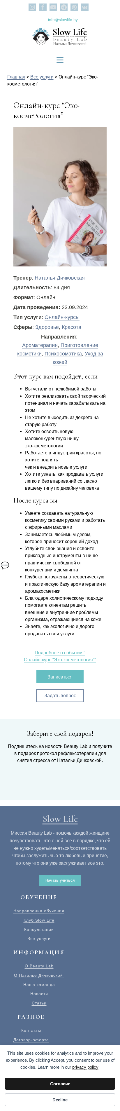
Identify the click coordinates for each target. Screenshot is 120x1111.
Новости (39, 994)
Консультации (39, 929)
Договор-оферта (31, 1040)
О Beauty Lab (39, 966)
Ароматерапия (40, 345)
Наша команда (39, 985)
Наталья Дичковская (60, 278)
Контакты (31, 1030)
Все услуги (39, 938)
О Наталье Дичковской (39, 975)
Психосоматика (63, 354)
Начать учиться (60, 880)
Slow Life (60, 818)
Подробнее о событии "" (60, 656)
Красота (71, 327)
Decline (60, 1099)
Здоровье (47, 327)
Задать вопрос (60, 695)
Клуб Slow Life (39, 920)
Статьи (39, 1003)
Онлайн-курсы (62, 317)
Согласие (60, 1083)
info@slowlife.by (63, 19)
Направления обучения (38, 911)
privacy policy (85, 1067)
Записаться (60, 676)
